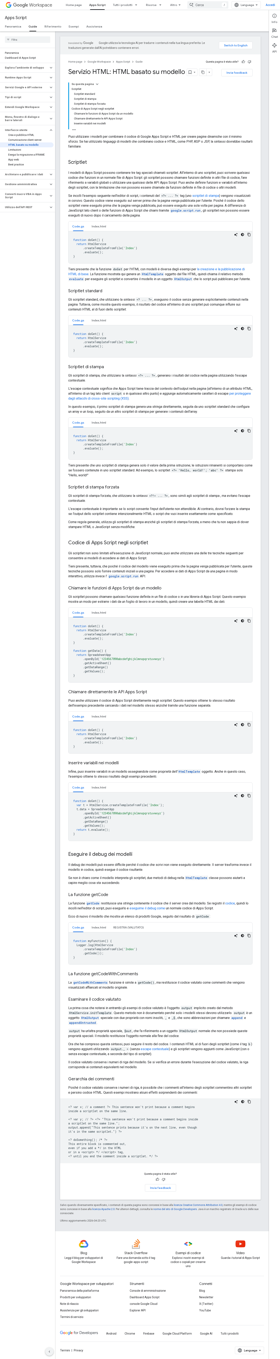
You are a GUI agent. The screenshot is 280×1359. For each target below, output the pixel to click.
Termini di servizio (71, 1317)
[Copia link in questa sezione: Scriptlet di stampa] (108, 367)
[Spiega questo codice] (236, 234)
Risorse (151, 5)
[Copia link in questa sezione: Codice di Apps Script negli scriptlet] (152, 543)
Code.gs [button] (78, 226)
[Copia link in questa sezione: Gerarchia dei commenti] (118, 1079)
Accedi (270, 5)
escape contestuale (155, 1049)
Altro (173, 5)
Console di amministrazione (148, 1290)
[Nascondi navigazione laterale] (49, 1352)
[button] (24, 67)
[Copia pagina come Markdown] (203, 72)
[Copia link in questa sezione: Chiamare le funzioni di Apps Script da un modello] (165, 588)
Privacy (78, 1350)
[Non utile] (249, 62)
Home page (74, 5)
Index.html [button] (99, 226)
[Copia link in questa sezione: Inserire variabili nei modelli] (123, 763)
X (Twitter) (206, 1303)
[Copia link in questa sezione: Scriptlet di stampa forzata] (123, 487)
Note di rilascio (69, 1303)
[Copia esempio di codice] (249, 234)
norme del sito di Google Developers (175, 1209)
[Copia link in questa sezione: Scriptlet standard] (106, 291)
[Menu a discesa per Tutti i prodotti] (137, 5)
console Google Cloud (143, 1303)
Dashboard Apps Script (144, 1297)
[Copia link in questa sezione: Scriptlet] (91, 162)
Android (111, 1333)
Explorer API (138, 1310)
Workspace (40, 5)
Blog (202, 1290)
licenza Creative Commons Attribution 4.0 (198, 1205)
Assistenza (94, 26)
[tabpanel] (160, 247)
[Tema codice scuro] (242, 234)
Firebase (148, 1333)
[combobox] (207, 5)
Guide (32, 26)
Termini (65, 1350)
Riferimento (52, 26)
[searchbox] (27, 39)
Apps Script (97, 5)
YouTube (205, 1310)
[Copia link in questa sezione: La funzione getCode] (112, 895)
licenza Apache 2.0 (103, 1209)
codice (230, 903)
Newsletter (206, 1297)
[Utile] (243, 62)
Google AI (206, 1333)
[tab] (78, 226)
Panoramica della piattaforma (79, 1290)
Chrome (130, 1333)
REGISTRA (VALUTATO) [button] (128, 927)
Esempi (74, 26)
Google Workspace (99, 61)
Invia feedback (237, 72)
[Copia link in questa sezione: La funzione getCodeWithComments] (142, 974)
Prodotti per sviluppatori (75, 1297)
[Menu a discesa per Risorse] (161, 5)
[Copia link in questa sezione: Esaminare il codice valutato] (125, 999)
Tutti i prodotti (122, 5)
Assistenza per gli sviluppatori (79, 1310)
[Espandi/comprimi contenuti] (97, 84)
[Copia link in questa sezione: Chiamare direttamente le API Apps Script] (151, 692)
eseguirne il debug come (147, 908)
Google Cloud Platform (177, 1333)
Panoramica (13, 26)
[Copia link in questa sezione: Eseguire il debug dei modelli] (136, 854)
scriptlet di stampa (205, 196)
